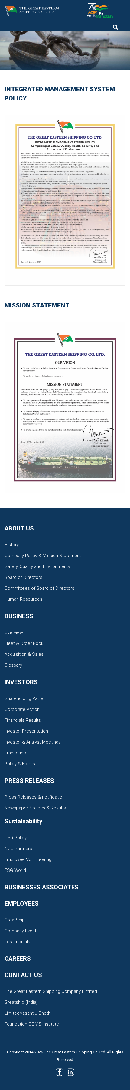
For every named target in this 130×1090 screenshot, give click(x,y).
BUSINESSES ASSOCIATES (42, 887)
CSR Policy (16, 837)
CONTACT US (23, 975)
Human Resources (23, 599)
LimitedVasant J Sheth (27, 1013)
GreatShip (15, 920)
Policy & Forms (20, 764)
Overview (14, 632)
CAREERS (18, 958)
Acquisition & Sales (24, 654)
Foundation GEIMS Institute (32, 1024)
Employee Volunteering (28, 859)
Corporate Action (22, 709)
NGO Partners (18, 848)
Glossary (13, 665)
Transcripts (16, 753)
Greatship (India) (21, 1002)
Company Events (22, 931)
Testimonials (17, 941)
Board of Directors (23, 577)
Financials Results (23, 720)
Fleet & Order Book (24, 643)
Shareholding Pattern (26, 698)
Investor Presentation (26, 731)
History (12, 544)
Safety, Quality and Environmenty (37, 566)
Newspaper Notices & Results (35, 808)
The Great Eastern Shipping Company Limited (51, 991)
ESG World (15, 870)
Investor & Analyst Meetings (33, 742)
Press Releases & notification (35, 797)
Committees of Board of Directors (39, 588)
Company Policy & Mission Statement (43, 555)
